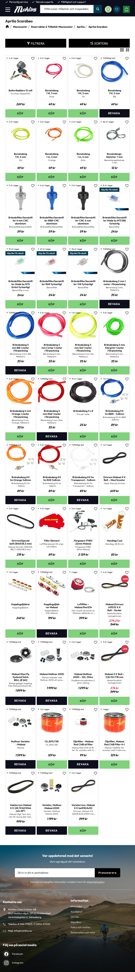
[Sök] (98, 9)
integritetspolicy (95, 882)
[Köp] (20, 113)
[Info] (114, 113)
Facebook (17, 953)
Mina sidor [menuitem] (76, 906)
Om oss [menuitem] (75, 916)
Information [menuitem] (79, 900)
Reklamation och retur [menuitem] (83, 932)
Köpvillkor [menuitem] (76, 922)
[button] (8, 9)
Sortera (101, 43)
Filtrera (38, 43)
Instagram (17, 962)
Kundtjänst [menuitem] (76, 911)
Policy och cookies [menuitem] (80, 927)
